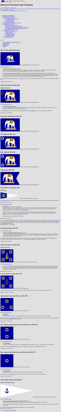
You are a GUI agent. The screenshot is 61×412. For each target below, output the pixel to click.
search (10, 10)
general (23, 8)
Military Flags (5, 45)
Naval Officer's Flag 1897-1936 (9, 22)
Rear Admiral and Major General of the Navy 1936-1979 (16, 28)
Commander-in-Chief (47, 75)
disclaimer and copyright (15, 10)
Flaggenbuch (6, 410)
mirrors (24, 10)
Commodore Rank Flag (13, 374)
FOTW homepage (5, 10)
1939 (4, 200)
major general (42, 8)
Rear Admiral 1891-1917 (10, 20)
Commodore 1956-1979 (9, 35)
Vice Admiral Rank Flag (13, 317)
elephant (51, 8)
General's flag (16, 214)
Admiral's (52, 238)
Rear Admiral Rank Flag (13, 346)
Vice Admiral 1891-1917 (10, 19)
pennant (10, 8)
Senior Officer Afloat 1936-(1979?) (12, 29)
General (30, 234)
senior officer (47, 8)
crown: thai (11, 9)
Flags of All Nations (13, 410)
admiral (20, 8)
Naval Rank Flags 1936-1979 (8, 24)
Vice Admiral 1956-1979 (10, 33)
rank (5, 8)
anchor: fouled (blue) (56, 8)
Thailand (4, 46)
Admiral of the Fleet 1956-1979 (11, 31)
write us (21, 10)
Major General (37, 234)
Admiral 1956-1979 (9, 32)
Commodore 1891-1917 (9, 21)
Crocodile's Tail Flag (25, 209)
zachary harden (13, 7)
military (7, 8)
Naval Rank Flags (6, 43)
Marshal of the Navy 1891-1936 (9, 16)
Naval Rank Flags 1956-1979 (8, 30)
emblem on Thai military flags (12, 42)
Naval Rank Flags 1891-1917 (8, 17)
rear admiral (38, 8)
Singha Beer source (7, 66)
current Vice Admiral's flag (31, 239)
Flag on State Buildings (22, 71)
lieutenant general (32, 8)
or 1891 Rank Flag (8, 15)
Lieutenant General (33, 75)
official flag (40, 76)
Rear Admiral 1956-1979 (10, 34)
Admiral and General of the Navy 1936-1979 (13, 26)
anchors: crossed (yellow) (4, 9)
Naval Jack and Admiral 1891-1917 (12, 18)
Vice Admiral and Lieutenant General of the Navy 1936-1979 (16, 27)
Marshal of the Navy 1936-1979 (11, 25)
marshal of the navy (15, 8)
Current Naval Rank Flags (8, 37)
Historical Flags (6, 44)
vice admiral (27, 8)
